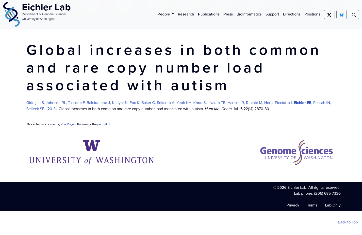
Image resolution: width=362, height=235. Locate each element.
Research (186, 14)
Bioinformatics (249, 14)
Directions (291, 14)
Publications (208, 14)
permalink (104, 124)
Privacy (292, 205)
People (164, 14)
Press (228, 14)
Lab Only (333, 205)
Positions (312, 14)
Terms (312, 205)
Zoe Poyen (68, 124)
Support (272, 14)
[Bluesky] (341, 14)
